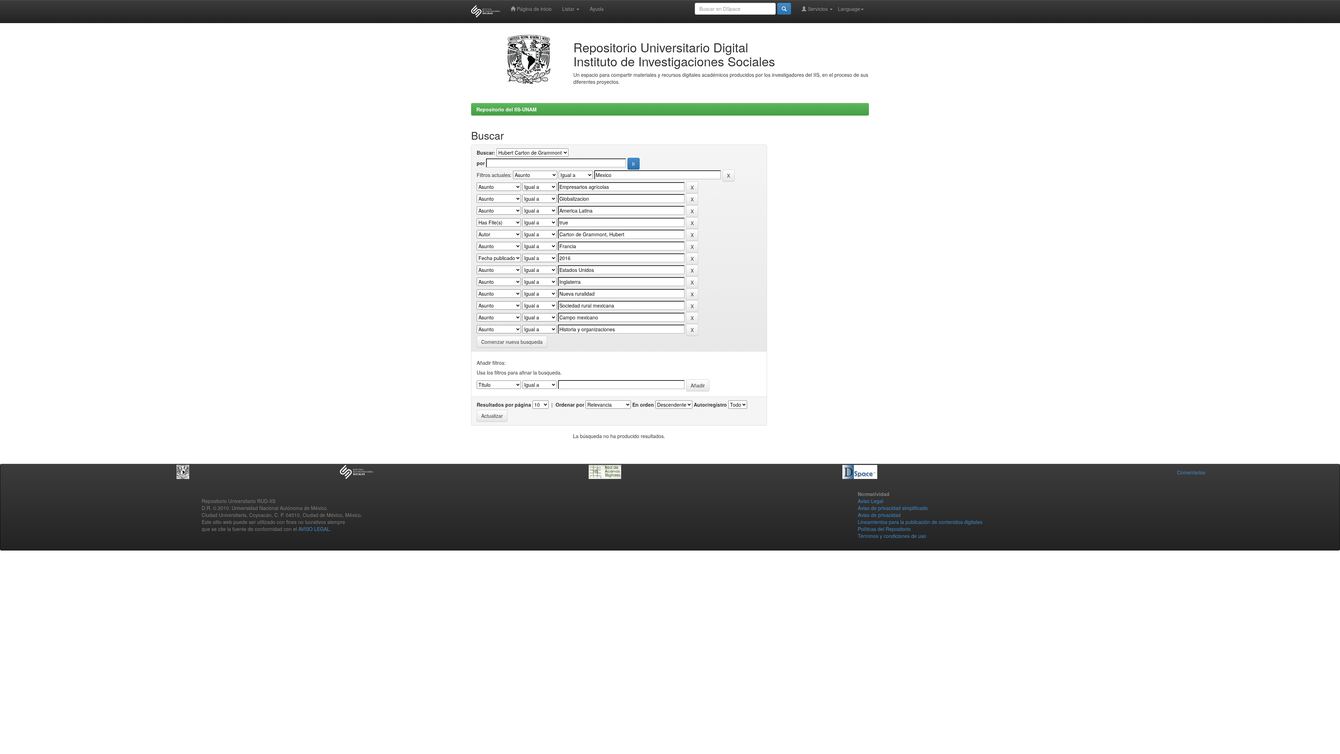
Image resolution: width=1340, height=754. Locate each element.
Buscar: (486, 152)
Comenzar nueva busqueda (512, 341)
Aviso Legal (870, 500)
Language (849, 8)
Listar (569, 8)
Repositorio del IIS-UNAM (506, 109)
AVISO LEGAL (314, 528)
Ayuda (597, 8)
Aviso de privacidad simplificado (893, 507)
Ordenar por (570, 404)
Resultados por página (504, 404)
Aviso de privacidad (879, 514)
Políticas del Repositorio (884, 528)
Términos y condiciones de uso (892, 535)
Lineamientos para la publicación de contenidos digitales (920, 521)
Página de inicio (533, 8)
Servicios (817, 8)
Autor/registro (710, 404)
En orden (643, 404)
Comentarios (1191, 472)
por (481, 163)
